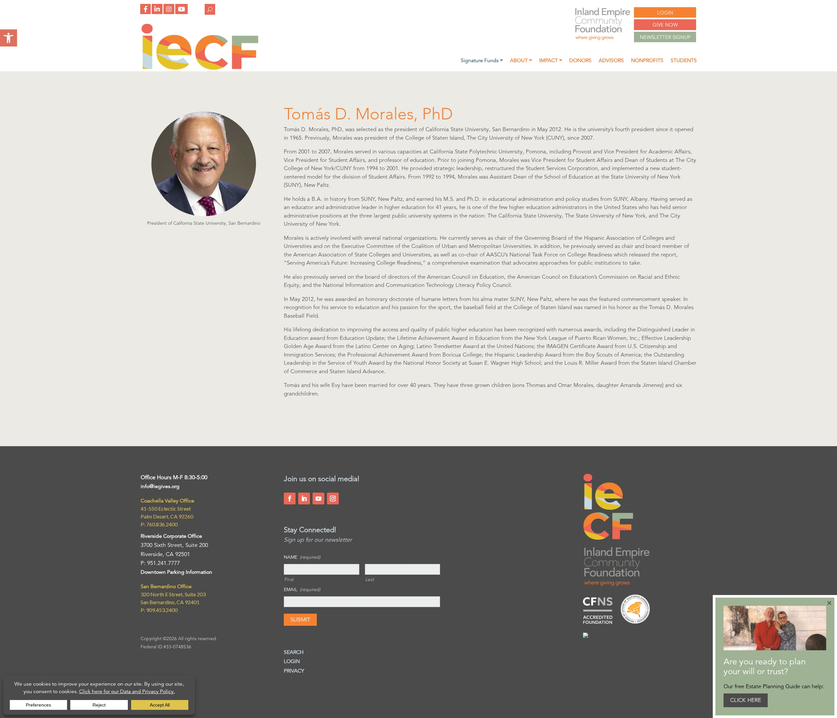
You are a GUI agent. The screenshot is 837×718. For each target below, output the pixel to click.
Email (302, 589)
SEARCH (294, 652)
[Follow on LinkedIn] (304, 498)
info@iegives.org (160, 486)
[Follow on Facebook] (290, 498)
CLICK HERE (745, 700)
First (289, 579)
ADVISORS (611, 61)
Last (369, 579)
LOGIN (665, 12)
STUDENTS (684, 61)
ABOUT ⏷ (521, 61)
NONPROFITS (647, 61)
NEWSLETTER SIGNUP (665, 37)
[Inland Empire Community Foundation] (200, 69)
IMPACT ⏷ (550, 61)
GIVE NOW (665, 25)
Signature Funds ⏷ (482, 61)
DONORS (580, 61)
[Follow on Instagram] (333, 498)
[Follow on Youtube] (318, 498)
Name (302, 557)
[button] (8, 37)
